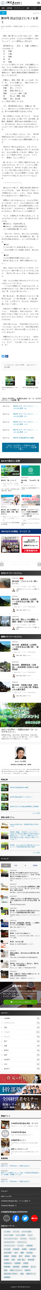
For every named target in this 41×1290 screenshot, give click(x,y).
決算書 (6, 1260)
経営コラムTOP (6, 1196)
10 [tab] (30, 562)
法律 (13, 1260)
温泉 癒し (21, 1260)
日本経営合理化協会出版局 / (18, 904)
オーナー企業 (26, 1231)
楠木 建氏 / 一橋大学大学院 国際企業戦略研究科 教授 (25, 892)
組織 (21, 1046)
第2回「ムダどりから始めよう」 (20, 933)
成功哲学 (21, 1059)
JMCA (18, 1286)
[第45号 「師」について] (10, 470)
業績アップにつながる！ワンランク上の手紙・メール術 (11, 518)
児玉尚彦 (29, 1253)
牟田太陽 (31, 1260)
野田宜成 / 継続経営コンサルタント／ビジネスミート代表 (25, 879)
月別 (15, 865)
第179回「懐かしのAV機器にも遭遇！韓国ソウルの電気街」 (25, 620)
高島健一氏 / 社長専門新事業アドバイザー (22, 944)
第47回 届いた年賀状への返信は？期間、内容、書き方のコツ (10, 512)
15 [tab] (16, 564)
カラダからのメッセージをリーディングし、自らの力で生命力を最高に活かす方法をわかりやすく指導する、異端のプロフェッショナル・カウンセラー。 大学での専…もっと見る (20, 771)
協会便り (21, 1068)
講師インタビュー (16, 1270)
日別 (5, 865)
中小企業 (7, 1249)
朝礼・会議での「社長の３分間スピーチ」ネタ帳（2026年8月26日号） (24, 974)
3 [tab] (8, 562)
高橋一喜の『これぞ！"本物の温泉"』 (25, 607)
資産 (27, 8)
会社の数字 (8, 1253)
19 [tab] (28, 564)
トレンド (21, 1036)
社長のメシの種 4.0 (29, 485)
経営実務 (16, 1267)
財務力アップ (30, 1274)
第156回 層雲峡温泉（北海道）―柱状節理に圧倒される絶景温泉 (25, 667)
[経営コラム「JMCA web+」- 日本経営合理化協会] (13, 3)
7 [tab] (20, 562)
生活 (5, 367)
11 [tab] (33, 562)
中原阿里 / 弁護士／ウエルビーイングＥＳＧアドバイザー (25, 915)
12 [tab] (36, 562)
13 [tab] (39, 562)
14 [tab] (13, 564)
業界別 (21, 1050)
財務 (21, 1274)
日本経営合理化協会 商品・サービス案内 (15, 1201)
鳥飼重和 (7, 1277)
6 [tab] (17, 562)
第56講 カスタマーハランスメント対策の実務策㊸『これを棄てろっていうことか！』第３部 (30, 513)
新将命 (27, 1256)
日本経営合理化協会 (9, 1205)
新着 (3, 8)
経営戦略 (25, 1267)
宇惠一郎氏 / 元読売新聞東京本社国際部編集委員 (23, 957)
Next (39, 564)
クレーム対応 (20, 1235)
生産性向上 (8, 1263)
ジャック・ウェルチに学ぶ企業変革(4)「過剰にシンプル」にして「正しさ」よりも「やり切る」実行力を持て (25, 888)
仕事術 (24, 1249)
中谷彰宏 (16, 1249)
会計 (16, 1253)
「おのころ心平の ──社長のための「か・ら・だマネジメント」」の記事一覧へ (20, 447)
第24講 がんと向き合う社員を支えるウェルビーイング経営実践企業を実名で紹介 (25, 911)
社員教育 (17, 1263)
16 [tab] (19, 564)
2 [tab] (5, 562)
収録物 (35, 865)
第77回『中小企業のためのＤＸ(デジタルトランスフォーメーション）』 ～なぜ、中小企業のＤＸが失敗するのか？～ (25, 874)
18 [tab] (25, 564)
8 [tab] (24, 562)
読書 (5, 1270)
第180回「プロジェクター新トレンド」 (25, 582)
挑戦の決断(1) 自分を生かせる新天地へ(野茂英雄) (24, 954)
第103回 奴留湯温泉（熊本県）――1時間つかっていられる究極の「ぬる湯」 (25, 923)
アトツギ (16, 1231)
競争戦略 (7, 1267)
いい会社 (7, 1231)
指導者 (14, 1256)
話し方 (33, 1267)
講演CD (27, 1270)
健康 (3, 12)
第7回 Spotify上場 (16, 941)
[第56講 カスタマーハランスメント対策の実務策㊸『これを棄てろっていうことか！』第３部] (30, 500)
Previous (2, 564)
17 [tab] (22, 564)
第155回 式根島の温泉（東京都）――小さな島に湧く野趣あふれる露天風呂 (25, 687)
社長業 (26, 1263)
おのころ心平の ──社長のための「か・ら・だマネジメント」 (11, 484)
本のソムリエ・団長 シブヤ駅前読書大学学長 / (23, 967)
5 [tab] (14, 562)
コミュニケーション (10, 1238)
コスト (30, 1235)
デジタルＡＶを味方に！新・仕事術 (25, 586)
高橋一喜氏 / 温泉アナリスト (23, 610)
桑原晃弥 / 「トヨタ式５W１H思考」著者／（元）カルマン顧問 (25, 936)
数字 (21, 1041)
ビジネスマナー (9, 1242)
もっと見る (36, 813)
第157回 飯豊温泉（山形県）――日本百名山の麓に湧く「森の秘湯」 (25, 601)
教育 (21, 1055)
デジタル (23, 1238)
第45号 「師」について (8, 480)
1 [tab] (2, 562)
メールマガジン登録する (21, 1002)
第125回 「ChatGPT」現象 (30, 481)
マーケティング (19, 8)
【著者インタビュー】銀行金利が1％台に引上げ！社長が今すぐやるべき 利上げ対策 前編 (25, 900)
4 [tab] (11, 562)
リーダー (34, 8)
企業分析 (32, 1249)
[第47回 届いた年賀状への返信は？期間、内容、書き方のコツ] (10, 500)
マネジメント (22, 1242)
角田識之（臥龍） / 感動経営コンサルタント (22, 978)
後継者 (6, 1256)
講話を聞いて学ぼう (10, 1274)
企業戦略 (9, 8)
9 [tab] (27, 562)
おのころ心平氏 (19, 365)
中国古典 (29, 1245)
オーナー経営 (8, 1235)
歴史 (34, 1256)
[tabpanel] (10, 545)
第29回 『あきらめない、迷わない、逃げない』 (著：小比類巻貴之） (24, 964)
